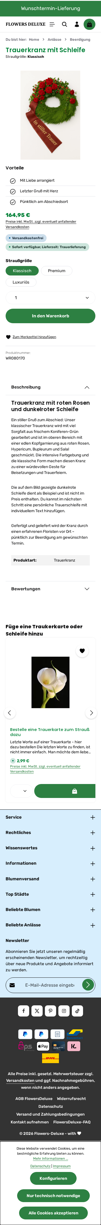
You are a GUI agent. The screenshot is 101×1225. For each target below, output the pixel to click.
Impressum (62, 1166)
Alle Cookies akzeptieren (53, 1213)
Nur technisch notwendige (53, 1195)
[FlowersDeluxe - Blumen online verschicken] (25, 24)
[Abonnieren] (88, 985)
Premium (56, 270)
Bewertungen (25, 588)
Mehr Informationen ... (50, 1159)
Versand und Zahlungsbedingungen (50, 1114)
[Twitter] (37, 1011)
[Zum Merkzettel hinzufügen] (82, 650)
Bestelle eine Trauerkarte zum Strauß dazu (50, 732)
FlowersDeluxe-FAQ (72, 1122)
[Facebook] (23, 1011)
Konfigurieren (53, 1178)
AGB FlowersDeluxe (33, 1098)
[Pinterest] (50, 1011)
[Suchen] (64, 24)
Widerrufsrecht (71, 1098)
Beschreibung (26, 387)
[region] (50, 115)
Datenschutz (50, 1106)
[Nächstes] (91, 713)
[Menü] (52, 24)
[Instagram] (64, 1011)
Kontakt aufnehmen (30, 1122)
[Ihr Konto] (76, 24)
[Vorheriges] (10, 713)
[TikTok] (77, 1011)
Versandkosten (20, 1080)
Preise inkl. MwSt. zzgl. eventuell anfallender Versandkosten (41, 224)
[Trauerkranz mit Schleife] (50, 115)
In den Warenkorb (50, 315)
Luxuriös (21, 282)
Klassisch (22, 270)
